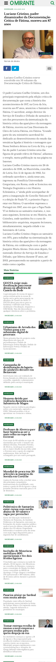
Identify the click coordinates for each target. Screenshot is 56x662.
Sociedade (8, 9)
